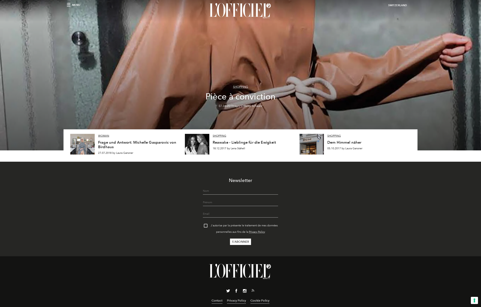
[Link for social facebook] (236, 291)
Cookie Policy (259, 300)
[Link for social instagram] (245, 291)
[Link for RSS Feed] (253, 291)
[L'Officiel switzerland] (240, 10)
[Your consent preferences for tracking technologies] (474, 300)
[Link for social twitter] (228, 291)
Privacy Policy (257, 231)
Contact (217, 300)
